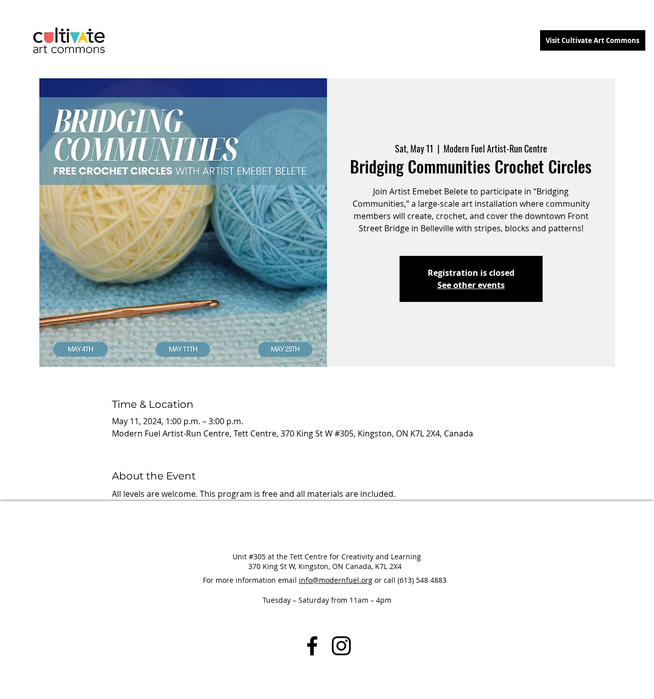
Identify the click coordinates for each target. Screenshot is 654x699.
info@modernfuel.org (335, 580)
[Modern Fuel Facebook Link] (312, 646)
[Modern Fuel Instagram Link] (341, 646)
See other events (471, 285)
